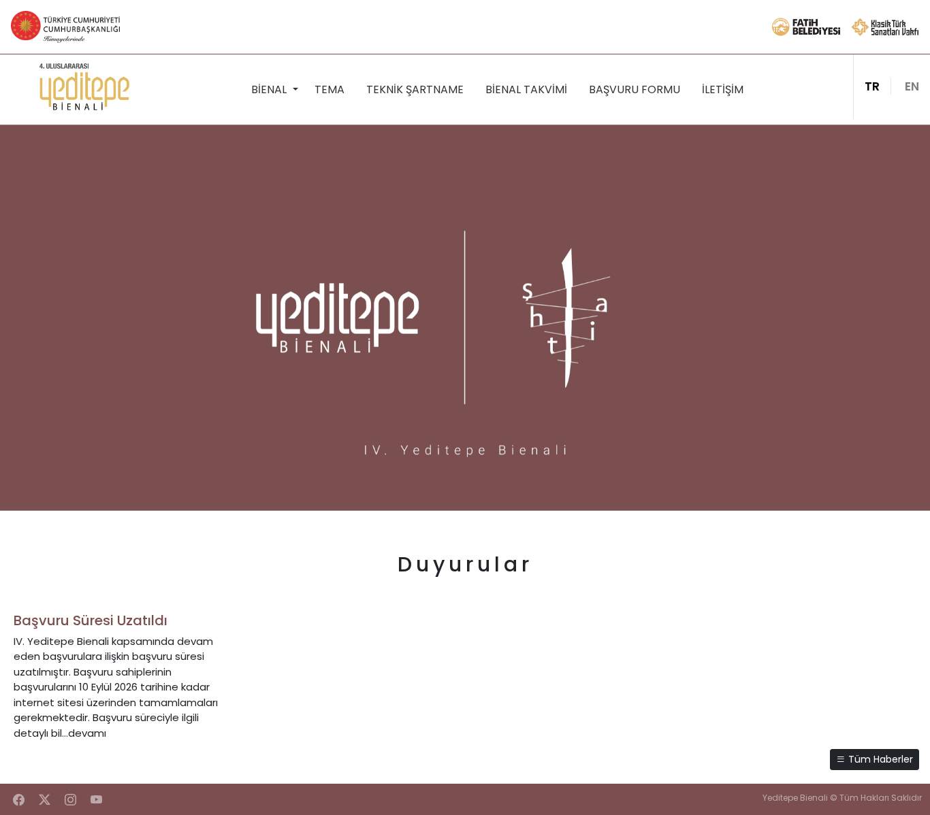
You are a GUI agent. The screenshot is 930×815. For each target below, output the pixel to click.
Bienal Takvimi (526, 89)
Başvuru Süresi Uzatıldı (90, 620)
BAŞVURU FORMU (634, 89)
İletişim (722, 89)
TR (872, 86)
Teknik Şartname (415, 89)
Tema (329, 89)
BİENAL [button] (270, 89)
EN (912, 86)
